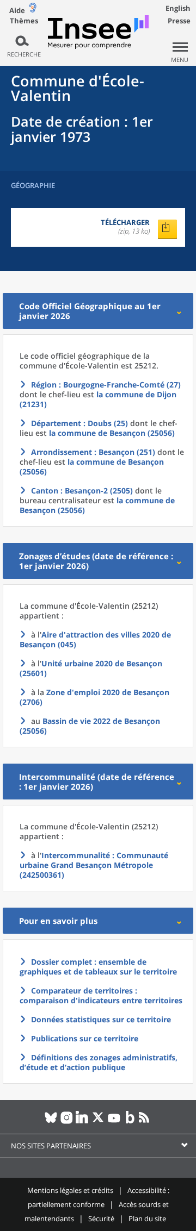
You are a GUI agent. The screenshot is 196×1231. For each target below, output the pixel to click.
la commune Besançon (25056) (112, 433)
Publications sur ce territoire (84, 1038)
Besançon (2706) (94, 697)
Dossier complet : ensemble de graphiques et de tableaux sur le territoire (98, 967)
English (178, 8)
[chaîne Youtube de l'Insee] (114, 1122)
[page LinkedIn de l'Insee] (82, 1122)
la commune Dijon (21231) (98, 399)
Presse (179, 21)
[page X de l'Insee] (98, 1122)
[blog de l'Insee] (130, 1122)
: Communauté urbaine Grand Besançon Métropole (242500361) (94, 865)
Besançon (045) (95, 639)
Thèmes (24, 20)
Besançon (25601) (91, 668)
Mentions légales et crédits (70, 1190)
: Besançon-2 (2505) (82, 490)
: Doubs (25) (79, 423)
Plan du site (147, 1218)
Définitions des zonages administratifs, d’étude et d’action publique (98, 1062)
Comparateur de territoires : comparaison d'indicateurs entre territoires (101, 995)
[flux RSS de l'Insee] (145, 1122)
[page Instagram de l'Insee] (67, 1122)
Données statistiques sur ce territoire (101, 1019)
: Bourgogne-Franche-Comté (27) (106, 384)
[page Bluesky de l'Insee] (51, 1122)
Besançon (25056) (90, 726)
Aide (17, 10)
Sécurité (101, 1218)
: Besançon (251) (93, 452)
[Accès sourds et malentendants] (32, 10)
